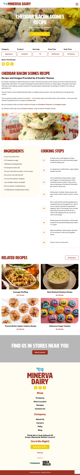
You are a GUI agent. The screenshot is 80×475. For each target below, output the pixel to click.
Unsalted (24, 54)
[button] (3, 64)
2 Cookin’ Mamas (27, 108)
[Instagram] (36, 387)
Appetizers (9, 54)
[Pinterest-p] (40, 387)
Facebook (41, 104)
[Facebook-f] (44, 387)
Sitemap (40, 453)
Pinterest (49, 104)
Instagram (58, 104)
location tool (31, 100)
